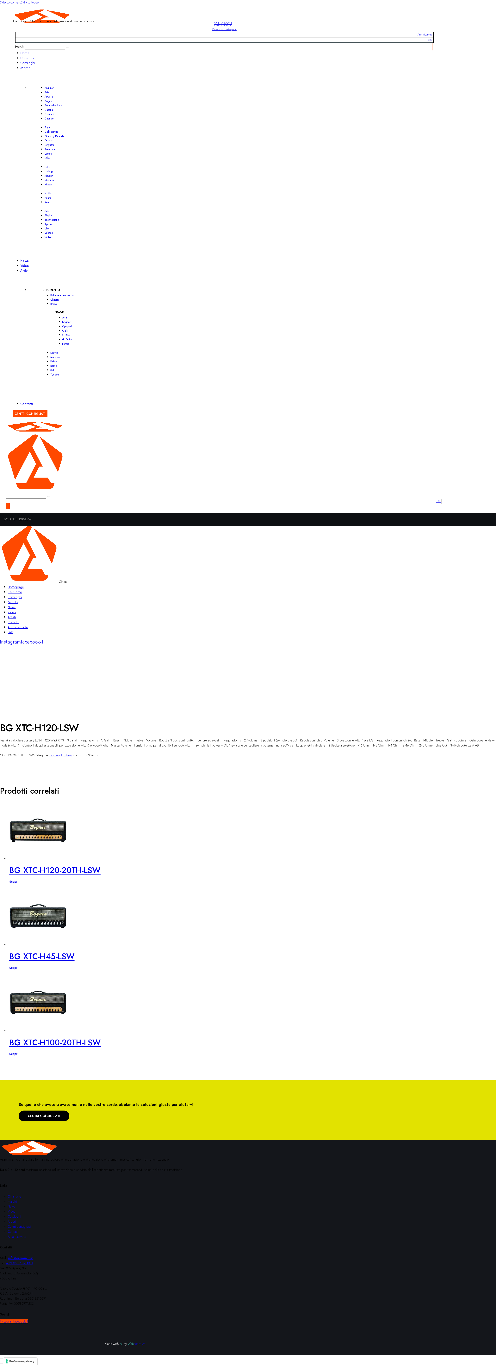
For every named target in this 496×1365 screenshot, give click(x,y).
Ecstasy (54, 755)
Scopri (13, 881)
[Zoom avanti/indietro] (1, 1358)
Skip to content (10, 2)
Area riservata (425, 34)
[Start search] (67, 47)
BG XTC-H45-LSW (42, 956)
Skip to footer (30, 2)
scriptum (136, 1344)
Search (19, 46)
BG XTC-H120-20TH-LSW (55, 870)
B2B (430, 40)
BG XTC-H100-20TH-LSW (55, 1042)
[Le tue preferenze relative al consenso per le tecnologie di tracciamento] (20, 1361)
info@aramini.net (223, 25)
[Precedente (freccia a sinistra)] (1, 1363)
